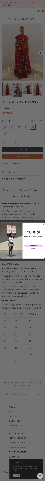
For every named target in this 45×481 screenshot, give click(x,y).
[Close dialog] (43, 223)
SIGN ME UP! (33, 245)
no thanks (34, 248)
